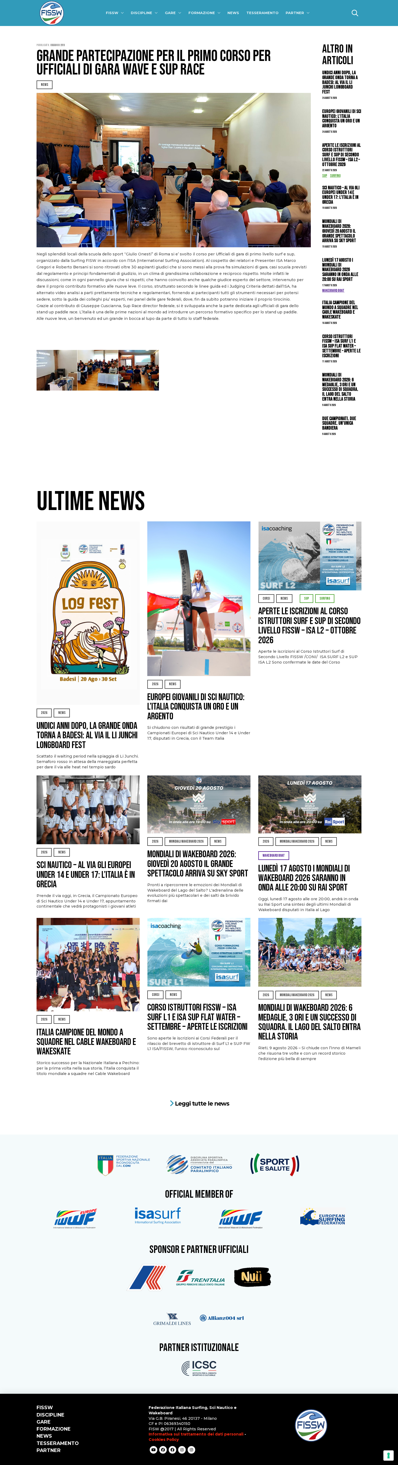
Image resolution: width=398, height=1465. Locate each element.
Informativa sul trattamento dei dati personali (196, 1434)
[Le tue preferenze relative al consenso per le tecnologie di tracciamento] (388, 1455)
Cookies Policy (164, 1439)
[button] (354, 13)
